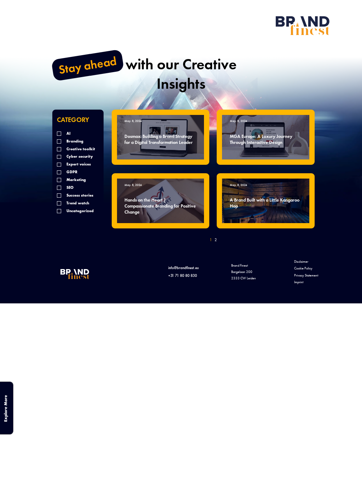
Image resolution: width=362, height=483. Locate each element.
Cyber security (79, 156)
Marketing (75, 180)
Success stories (79, 195)
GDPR (71, 172)
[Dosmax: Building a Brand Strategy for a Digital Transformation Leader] (160, 137)
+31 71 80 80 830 (182, 275)
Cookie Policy (303, 268)
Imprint (298, 282)
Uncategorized (79, 211)
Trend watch (77, 203)
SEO (69, 187)
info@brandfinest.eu (183, 267)
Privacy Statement (306, 275)
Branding (74, 141)
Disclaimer (301, 262)
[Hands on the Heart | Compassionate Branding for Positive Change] (160, 201)
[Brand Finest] (302, 25)
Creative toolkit (80, 149)
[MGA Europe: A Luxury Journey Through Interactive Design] (265, 137)
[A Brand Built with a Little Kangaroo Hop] (265, 201)
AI (67, 133)
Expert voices (78, 164)
